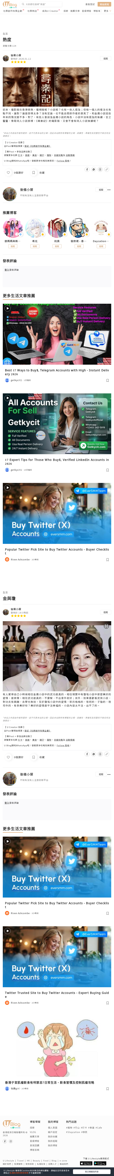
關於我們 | (8, 1164)
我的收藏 (52, 1136)
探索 (66, 10)
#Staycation (73, 1132)
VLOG (33, 1132)
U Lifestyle (10, 1160)
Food (47, 1160)
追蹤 (105, 58)
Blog (56, 1160)
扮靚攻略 (58, 155)
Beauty (38, 1160)
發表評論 (12, 269)
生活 (5, 33)
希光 (35, 241)
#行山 (76, 1127)
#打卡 (84, 1127)
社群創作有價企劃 (12, 10)
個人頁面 (52, 1127)
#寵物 (69, 1127)
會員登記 (90, 4)
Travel (22, 1160)
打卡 (20, 155)
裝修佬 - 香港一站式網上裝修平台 (79, 241)
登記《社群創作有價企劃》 (37, 146)
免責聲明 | (20, 1164)
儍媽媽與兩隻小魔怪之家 (13, 241)
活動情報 (70, 155)
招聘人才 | (54, 1164)
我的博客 (52, 1145)
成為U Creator (50, 10)
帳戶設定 (52, 1132)
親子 (42, 155)
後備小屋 (16, 55)
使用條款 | (31, 1164)
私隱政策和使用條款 (19, 1172)
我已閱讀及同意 (92, 1171)
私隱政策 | (42, 1164)
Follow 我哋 (63, 160)
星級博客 (86, 10)
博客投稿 (34, 1149)
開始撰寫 (104, 4)
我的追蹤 (52, 1141)
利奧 (57, 241)
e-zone (64, 1160)
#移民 (84, 1132)
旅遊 (27, 155)
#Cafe (99, 1127)
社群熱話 (32, 10)
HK (30, 1160)
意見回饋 (34, 1145)
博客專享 (98, 10)
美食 (34, 155)
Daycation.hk (101, 241)
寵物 (49, 155)
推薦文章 (75, 10)
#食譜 (91, 1127)
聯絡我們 (64, 1164)
